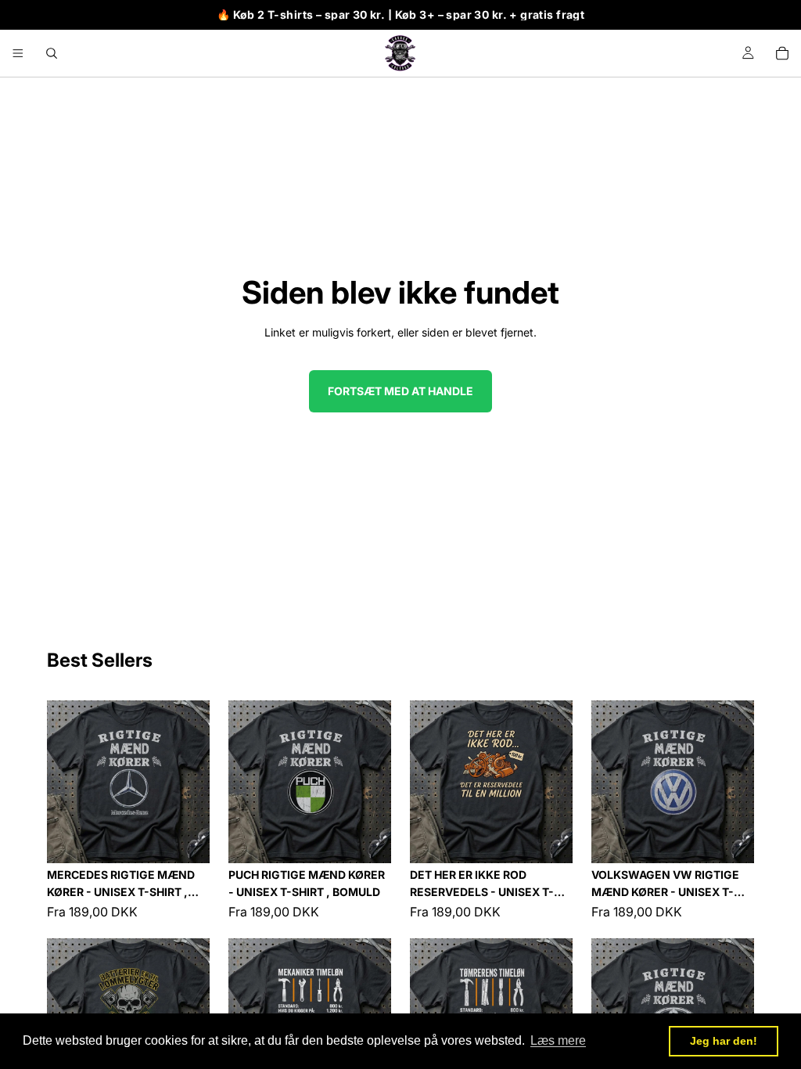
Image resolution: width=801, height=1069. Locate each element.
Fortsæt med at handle (400, 391)
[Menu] (18, 53)
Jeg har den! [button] (723, 1041)
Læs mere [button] (558, 1040)
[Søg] (51, 53)
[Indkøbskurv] (782, 53)
